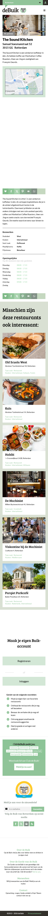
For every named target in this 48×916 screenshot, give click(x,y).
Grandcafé (17, 509)
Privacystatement (34, 913)
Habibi (9, 454)
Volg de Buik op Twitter (21, 823)
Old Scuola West (16, 362)
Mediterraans (17, 557)
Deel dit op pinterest (23, 191)
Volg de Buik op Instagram (26, 823)
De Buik (10, 10)
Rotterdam (9, 3)
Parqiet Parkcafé (16, 593)
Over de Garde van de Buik (23, 861)
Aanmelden (37, 809)
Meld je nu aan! (24, 766)
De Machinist (14, 500)
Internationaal (17, 373)
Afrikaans (26, 465)
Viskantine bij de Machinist (23, 547)
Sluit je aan (36, 872)
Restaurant (18, 371)
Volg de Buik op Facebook (15, 823)
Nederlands (16, 604)
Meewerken (23, 878)
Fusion (32, 373)
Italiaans (26, 373)
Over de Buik (23, 849)
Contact (23, 890)
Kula (8, 408)
